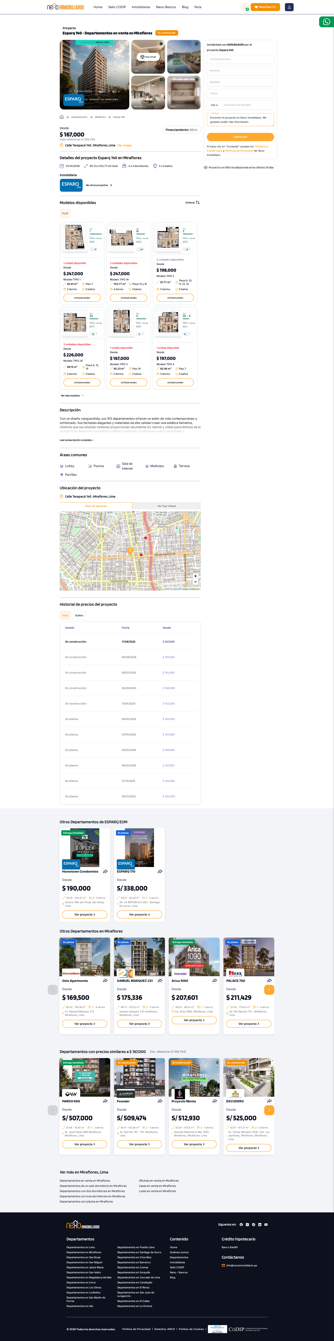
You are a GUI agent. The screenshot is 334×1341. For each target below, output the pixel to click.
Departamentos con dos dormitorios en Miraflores (92, 1191)
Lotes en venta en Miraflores (157, 1191)
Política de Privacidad (136, 1329)
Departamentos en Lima (80, 1247)
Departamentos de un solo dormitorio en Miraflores (93, 1186)
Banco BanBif (230, 1247)
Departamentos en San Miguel (84, 1262)
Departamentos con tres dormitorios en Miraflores (92, 1196)
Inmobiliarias (141, 7)
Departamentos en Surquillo (133, 1272)
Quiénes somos (179, 1252)
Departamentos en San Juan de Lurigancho (135, 1294)
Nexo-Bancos (166, 7)
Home (98, 7)
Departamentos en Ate (79, 1306)
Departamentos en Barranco (134, 1262)
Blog (185, 7)
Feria (197, 7)
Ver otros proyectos (97, 185)
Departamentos (79, 117)
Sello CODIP (117, 7)
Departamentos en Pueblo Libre (136, 1247)
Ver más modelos (70, 395)
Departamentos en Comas (132, 1267)
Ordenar (190, 202)
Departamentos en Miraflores (83, 1252)
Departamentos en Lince (81, 1282)
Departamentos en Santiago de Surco (139, 1252)
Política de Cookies (191, 1329)
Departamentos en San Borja (83, 1257)
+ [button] (195, 576)
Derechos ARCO (164, 1329)
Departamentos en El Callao (133, 1301)
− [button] (195, 581)
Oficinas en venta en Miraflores (159, 1180)
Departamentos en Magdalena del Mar (89, 1277)
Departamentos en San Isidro (83, 1272)
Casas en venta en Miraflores (157, 1186)
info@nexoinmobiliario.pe (242, 1265)
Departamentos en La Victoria (134, 1306)
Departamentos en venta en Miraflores (85, 1180)
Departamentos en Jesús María (84, 1267)
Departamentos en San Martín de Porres (85, 1299)
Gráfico (79, 615)
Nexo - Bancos (179, 1272)
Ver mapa (124, 145)
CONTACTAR (240, 136)
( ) (267, 7)
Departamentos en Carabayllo (135, 1282)
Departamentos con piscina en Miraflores (86, 1201)
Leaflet (166, 588)
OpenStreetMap (180, 588)
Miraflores (100, 117)
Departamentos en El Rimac (133, 1287)
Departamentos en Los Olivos (83, 1287)
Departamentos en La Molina (83, 1292)
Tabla (65, 615)
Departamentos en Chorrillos (134, 1257)
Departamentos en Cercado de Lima (138, 1277)
